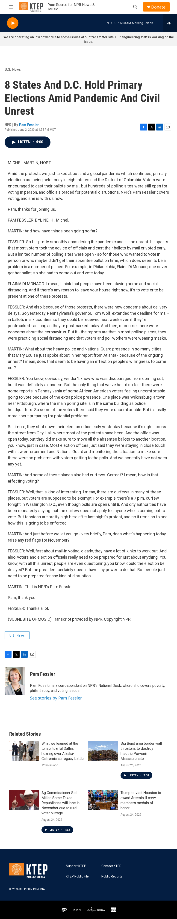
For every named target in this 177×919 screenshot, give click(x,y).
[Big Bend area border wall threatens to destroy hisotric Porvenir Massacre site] (103, 751)
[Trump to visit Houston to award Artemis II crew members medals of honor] (103, 800)
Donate (158, 7)
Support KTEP (76, 866)
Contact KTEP (111, 866)
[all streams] (170, 23)
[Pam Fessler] (15, 681)
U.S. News (13, 69)
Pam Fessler (29, 124)
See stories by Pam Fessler (56, 698)
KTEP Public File (77, 876)
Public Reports (111, 876)
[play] (12, 23)
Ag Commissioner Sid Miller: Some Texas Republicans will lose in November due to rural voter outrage (60, 803)
